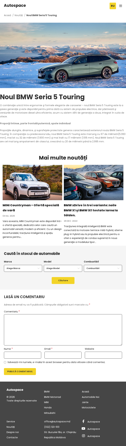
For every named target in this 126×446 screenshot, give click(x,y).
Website (89, 349)
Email (48, 349)
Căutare (63, 280)
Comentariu (12, 311)
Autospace (93, 421)
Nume (8, 349)
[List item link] (63, 391)
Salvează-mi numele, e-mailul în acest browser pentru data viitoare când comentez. (56, 362)
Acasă (8, 15)
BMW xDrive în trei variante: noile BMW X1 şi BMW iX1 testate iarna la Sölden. (91, 210)
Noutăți (19, 15)
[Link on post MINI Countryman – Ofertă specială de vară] (32, 182)
